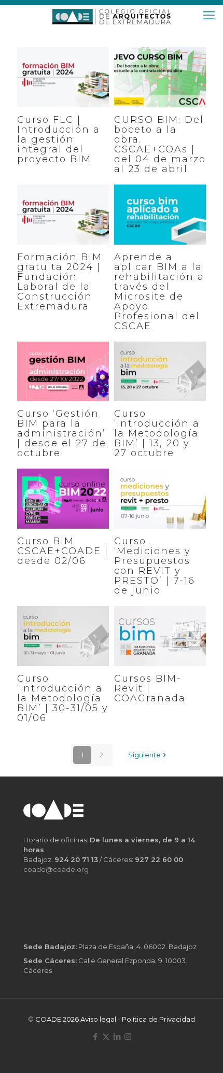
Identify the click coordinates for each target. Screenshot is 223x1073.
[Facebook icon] (95, 1036)
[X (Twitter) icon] (106, 1036)
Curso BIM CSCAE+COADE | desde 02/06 (62, 551)
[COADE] (111, 16)
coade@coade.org (56, 869)
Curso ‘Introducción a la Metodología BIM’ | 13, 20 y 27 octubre (157, 433)
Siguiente (144, 755)
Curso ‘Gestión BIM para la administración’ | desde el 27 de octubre (61, 433)
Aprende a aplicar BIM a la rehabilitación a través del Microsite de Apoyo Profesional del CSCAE (159, 291)
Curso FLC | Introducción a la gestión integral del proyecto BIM (58, 139)
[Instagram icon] (128, 1036)
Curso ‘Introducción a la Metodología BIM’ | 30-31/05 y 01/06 (62, 698)
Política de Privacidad (158, 1019)
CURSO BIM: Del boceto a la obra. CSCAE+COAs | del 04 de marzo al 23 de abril (160, 144)
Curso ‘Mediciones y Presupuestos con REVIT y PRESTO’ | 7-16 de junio (154, 566)
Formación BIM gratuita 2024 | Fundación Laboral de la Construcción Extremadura (59, 282)
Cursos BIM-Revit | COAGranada (150, 688)
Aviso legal (98, 1019)
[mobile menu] (209, 15)
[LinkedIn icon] (117, 1036)
